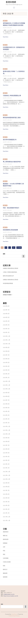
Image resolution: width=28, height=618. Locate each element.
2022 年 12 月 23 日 (7, 120)
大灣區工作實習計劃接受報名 (10, 272)
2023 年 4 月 (6, 456)
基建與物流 (5, 532)
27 (13, 247)
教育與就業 (5, 539)
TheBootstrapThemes (14, 615)
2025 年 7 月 (6, 355)
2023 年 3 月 (6, 460)
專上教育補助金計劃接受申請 (12, 162)
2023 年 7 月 (6, 445)
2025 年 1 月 (6, 377)
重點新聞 (5, 573)
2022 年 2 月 (6, 509)
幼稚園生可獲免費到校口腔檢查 (10, 268)
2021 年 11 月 (6, 520)
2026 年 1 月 (6, 332)
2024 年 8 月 (6, 396)
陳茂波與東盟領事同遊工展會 (12, 118)
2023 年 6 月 (6, 449)
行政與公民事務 (7, 562)
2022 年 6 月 (6, 494)
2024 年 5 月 (6, 407)
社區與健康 (5, 558)
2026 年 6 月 (6, 313)
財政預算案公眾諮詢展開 (10, 230)
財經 (4, 565)
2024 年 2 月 (6, 419)
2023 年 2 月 (6, 464)
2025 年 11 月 (6, 340)
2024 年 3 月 (6, 415)
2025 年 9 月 (6, 347)
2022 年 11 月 (6, 475)
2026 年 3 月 (6, 325)
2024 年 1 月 (6, 422)
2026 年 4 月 (6, 321)
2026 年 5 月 (6, 317)
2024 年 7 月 (6, 400)
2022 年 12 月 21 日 (7, 142)
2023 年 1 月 (6, 468)
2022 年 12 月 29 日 (7, 75)
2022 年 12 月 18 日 (7, 232)
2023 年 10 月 (6, 434)
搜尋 (4, 254)
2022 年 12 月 (6, 471)
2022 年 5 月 (6, 498)
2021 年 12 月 (6, 516)
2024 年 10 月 (6, 389)
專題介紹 (5, 20)
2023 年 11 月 (6, 430)
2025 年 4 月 (6, 366)
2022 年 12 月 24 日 (7, 98)
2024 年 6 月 (6, 404)
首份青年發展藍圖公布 (10, 140)
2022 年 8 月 (6, 486)
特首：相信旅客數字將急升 (11, 208)
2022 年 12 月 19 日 (7, 210)
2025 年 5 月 (6, 362)
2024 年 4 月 (6, 411)
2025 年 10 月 (6, 343)
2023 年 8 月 (6, 441)
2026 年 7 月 (6, 310)
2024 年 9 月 (6, 392)
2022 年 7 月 (6, 490)
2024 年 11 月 (6, 385)
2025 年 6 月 (6, 358)
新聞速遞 (5, 543)
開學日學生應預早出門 (8, 276)
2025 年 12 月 (6, 336)
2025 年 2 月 (6, 373)
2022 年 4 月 (6, 501)
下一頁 (19, 247)
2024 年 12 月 (6, 381)
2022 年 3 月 (6, 505)
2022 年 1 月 (6, 513)
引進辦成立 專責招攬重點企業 (12, 96)
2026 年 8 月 (6, 306)
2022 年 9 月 (6, 483)
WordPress (14, 614)
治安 (4, 547)
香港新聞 (5, 577)
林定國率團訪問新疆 (8, 283)
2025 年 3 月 (6, 370)
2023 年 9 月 (6, 437)
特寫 (4, 550)
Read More (5, 37)
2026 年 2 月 (6, 328)
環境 (4, 554)
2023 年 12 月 (6, 426)
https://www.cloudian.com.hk (10, 596)
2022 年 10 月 (6, 479)
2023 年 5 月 (6, 452)
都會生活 (5, 569)
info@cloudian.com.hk (8, 594)
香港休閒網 (11, 2)
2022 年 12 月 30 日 (7, 27)
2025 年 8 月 (6, 351)
